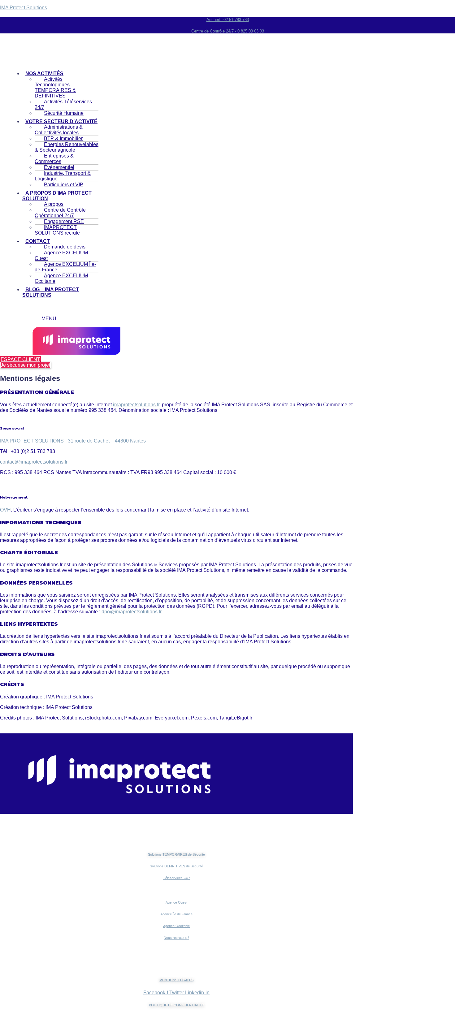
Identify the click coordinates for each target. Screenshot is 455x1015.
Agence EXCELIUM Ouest (61, 255)
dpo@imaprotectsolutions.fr (132, 611)
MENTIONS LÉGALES (176, 980)
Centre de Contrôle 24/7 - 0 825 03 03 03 (227, 31)
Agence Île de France (176, 914)
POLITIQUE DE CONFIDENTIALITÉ (176, 1005)
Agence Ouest (176, 902)
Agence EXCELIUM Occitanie (61, 278)
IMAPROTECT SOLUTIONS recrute (57, 230)
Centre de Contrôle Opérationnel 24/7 (60, 212)
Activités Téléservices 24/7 (63, 104)
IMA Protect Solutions (23, 7)
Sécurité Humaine (64, 113)
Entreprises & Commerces (54, 158)
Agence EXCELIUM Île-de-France (65, 266)
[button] (60, 195)
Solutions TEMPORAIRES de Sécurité (176, 854)
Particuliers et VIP (63, 184)
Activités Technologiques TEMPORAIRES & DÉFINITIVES (55, 87)
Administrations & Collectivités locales (59, 129)
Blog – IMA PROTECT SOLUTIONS (50, 292)
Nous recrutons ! (176, 937)
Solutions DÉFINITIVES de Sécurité (176, 866)
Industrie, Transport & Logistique (63, 176)
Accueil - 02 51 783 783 (227, 19)
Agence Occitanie (176, 926)
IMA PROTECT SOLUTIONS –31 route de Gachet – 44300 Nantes (73, 440)
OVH (5, 509)
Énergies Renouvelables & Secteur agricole (66, 147)
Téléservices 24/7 (176, 878)
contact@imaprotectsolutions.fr (33, 461)
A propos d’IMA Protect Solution (57, 195)
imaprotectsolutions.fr (136, 404)
